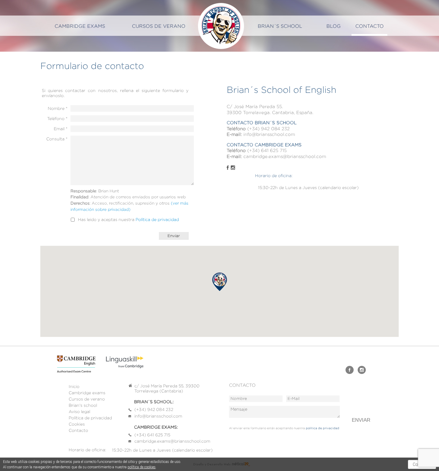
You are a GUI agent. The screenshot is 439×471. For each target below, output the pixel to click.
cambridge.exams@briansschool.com (284, 156)
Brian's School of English (221, 26)
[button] (219, 281)
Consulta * (56, 138)
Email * (60, 128)
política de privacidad (322, 428)
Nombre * (57, 108)
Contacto (369, 26)
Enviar (361, 420)
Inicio (74, 386)
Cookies (77, 424)
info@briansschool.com (269, 134)
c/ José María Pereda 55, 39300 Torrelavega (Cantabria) (166, 388)
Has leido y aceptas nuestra (128, 219)
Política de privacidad (157, 219)
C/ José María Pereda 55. (255, 106)
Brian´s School (280, 26)
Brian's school (83, 405)
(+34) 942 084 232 (268, 128)
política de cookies (142, 467)
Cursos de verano (87, 399)
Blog (333, 26)
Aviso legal (79, 411)
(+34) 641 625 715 (267, 150)
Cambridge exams (80, 26)
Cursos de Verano (158, 26)
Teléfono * (57, 118)
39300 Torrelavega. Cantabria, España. (270, 112)
